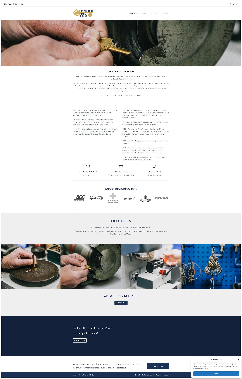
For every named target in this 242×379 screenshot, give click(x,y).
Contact (137, 375)
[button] (238, 359)
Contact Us (158, 366)
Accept (216, 373)
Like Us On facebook (148, 375)
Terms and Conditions (162, 375)
